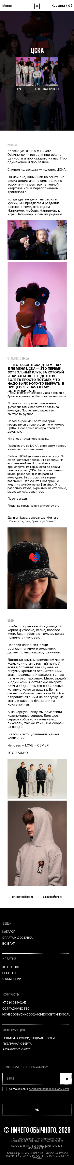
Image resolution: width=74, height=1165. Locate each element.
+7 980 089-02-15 (14, 1002)
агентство (10, 967)
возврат (8, 943)
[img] (37, 6)
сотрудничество (16, 1008)
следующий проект (52, 897)
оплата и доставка (17, 937)
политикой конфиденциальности (49, 1088)
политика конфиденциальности (29, 1038)
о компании (11, 978)
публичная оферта (17, 1043)
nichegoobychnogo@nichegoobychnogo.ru (36, 1014)
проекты (9, 973)
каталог (8, 931)
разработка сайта (17, 1049)
